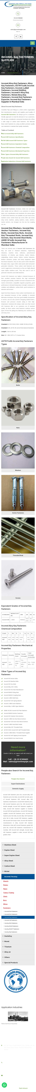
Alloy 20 (7, 952)
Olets (5, 896)
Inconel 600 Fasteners (11, 911)
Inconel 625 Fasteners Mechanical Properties (15, 151)
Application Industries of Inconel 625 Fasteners (16, 161)
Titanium (7, 947)
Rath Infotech (23, 1088)
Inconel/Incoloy (10, 877)
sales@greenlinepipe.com (11, 1075)
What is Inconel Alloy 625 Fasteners (12, 133)
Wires (5, 904)
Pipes (5, 889)
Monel (6, 941)
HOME (3, 72)
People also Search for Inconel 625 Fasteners (15, 158)
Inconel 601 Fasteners (11, 914)
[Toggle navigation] (32, 43)
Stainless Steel (10, 845)
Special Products (11, 963)
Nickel (6, 871)
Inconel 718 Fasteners (11, 920)
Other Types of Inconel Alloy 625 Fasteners (14, 154)
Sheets (5, 881)
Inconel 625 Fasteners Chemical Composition (15, 147)
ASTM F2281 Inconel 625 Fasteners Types (14, 140)
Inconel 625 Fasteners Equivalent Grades (14, 144)
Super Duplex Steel (12, 855)
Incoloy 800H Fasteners (11, 926)
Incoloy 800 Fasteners (11, 923)
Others (7, 957)
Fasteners (7, 908)
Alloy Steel (8, 861)
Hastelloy (8, 936)
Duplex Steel (9, 850)
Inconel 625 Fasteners (11, 917)
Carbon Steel (9, 866)
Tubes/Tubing (8, 893)
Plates (5, 885)
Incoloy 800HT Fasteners (12, 929)
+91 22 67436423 (9, 1062)
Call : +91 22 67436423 (18, 759)
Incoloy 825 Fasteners (11, 932)
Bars (5, 900)
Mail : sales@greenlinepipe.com (18, 761)
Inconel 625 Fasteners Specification (12, 137)
